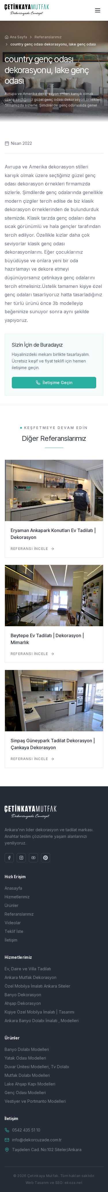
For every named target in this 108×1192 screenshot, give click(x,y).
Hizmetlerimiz (17, 896)
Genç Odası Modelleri (25, 1092)
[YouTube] (33, 857)
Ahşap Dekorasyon (23, 1003)
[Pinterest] (45, 857)
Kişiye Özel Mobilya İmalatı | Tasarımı (39, 1011)
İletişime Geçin (58, 382)
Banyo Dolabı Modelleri (27, 1049)
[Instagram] (21, 857)
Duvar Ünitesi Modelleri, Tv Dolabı (37, 1066)
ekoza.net (73, 1182)
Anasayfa (13, 888)
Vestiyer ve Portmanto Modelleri (35, 1101)
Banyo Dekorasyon (23, 994)
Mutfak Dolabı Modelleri (27, 1075)
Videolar (13, 922)
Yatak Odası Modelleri (25, 1058)
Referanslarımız (48, 37)
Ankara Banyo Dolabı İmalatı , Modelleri (42, 1020)
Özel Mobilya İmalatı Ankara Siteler (37, 986)
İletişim (11, 939)
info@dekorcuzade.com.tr (37, 1139)
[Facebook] (9, 857)
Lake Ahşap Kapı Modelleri (30, 1083)
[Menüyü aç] (97, 10)
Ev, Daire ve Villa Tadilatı (28, 968)
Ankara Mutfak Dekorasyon (30, 977)
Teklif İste (14, 931)
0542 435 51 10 (26, 1130)
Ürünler (11, 905)
